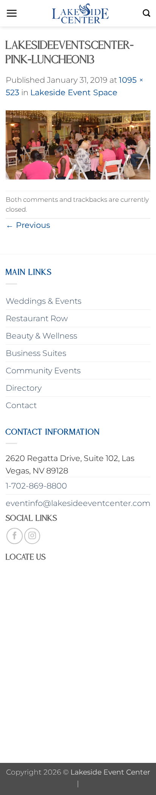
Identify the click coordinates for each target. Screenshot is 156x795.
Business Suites (36, 353)
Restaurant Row (37, 318)
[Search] (146, 13)
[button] (11, 13)
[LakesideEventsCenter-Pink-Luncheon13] (78, 144)
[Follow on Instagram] (32, 536)
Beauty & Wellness (41, 335)
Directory (24, 388)
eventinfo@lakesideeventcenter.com (78, 503)
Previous (28, 225)
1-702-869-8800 (36, 485)
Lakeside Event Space (73, 92)
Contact (21, 405)
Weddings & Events (43, 301)
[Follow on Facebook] (14, 536)
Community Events (43, 370)
